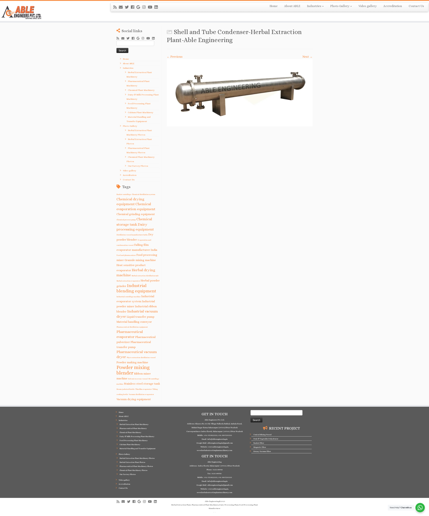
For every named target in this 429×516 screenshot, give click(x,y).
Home (274, 6)
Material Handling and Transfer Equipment (137, 448)
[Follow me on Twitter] (128, 7)
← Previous (174, 56)
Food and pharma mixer (126, 255)
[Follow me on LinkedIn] (157, 7)
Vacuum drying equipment (133, 399)
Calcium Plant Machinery (140, 112)
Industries (314, 6)
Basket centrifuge (123, 194)
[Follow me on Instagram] (145, 7)
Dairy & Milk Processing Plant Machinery (136, 436)
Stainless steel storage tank (142, 383)
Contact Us (416, 6)
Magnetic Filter (259, 447)
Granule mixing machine (140, 260)
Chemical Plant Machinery (141, 90)
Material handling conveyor (134, 321)
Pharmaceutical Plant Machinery (133, 428)
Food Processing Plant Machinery (133, 440)
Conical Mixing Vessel (262, 435)
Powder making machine (132, 362)
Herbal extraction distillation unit (145, 276)
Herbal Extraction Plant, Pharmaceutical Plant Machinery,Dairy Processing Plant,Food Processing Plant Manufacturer (214, 506)
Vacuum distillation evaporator (141, 394)
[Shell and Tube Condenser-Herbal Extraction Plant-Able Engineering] (240, 92)
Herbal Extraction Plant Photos (132, 462)
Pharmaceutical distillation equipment (132, 327)
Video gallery (367, 6)
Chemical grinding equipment (135, 214)
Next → (307, 56)
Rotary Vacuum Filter (262, 451)
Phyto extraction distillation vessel (141, 357)
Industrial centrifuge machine (128, 297)
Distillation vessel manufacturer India (132, 235)
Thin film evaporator (143, 389)
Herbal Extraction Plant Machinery (133, 424)
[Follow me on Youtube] (151, 7)
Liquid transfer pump (140, 316)
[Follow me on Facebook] (133, 7)
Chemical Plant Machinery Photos (133, 470)
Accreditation (392, 6)
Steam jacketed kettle (125, 389)
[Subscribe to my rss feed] (116, 7)
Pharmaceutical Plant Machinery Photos (136, 466)
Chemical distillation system (143, 194)
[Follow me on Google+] (139, 7)
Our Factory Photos (138, 166)
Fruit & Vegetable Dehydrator (265, 439)
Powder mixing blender (133, 370)
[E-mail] (122, 7)
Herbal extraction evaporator (128, 281)
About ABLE (292, 6)
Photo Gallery (340, 6)
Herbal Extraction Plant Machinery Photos (137, 458)
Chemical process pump (126, 220)
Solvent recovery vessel (138, 379)
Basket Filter (258, 443)
